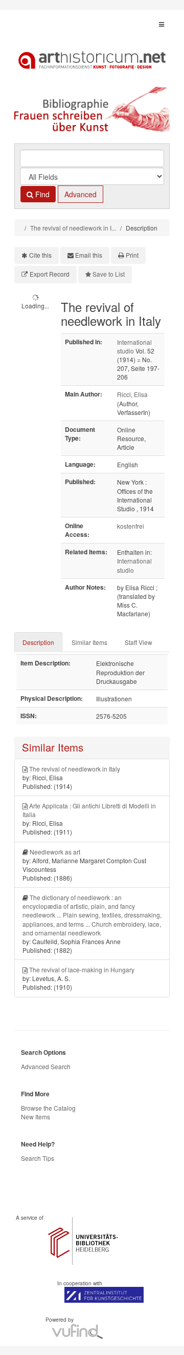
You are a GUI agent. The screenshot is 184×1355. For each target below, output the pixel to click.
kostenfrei (130, 526)
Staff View (138, 642)
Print (132, 255)
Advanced (80, 194)
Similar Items (89, 642)
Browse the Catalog (48, 1107)
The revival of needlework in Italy (74, 768)
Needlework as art (55, 851)
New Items (35, 1116)
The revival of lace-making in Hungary (81, 969)
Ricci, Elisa (132, 394)
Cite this (40, 255)
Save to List (109, 273)
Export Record (50, 273)
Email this (88, 255)
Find (41, 194)
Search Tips (37, 1158)
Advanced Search (46, 1066)
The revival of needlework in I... (73, 227)
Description (38, 642)
